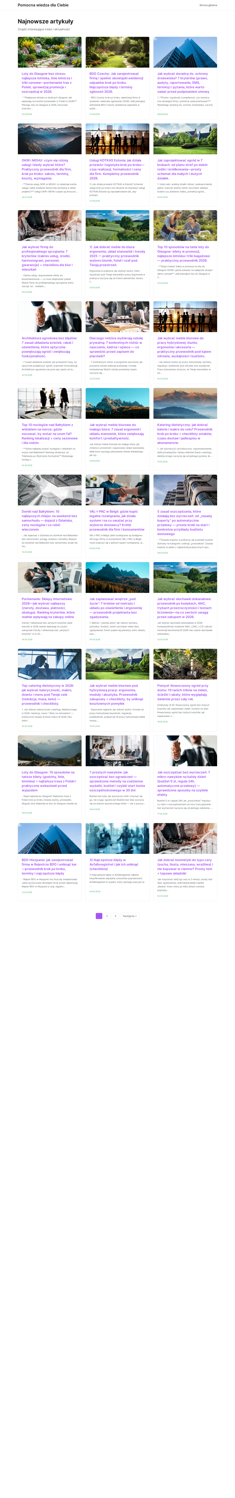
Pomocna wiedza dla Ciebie (43, 5)
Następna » (130, 916)
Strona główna (208, 5)
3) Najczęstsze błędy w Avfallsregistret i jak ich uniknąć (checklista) (114, 864)
